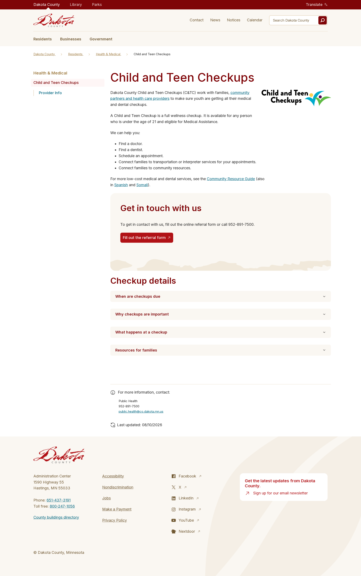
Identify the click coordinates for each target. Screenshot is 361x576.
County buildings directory (56, 517)
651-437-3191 (59, 500)
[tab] (44, 38)
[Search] (322, 20)
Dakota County (46, 4)
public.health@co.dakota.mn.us (141, 411)
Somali (142, 185)
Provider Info (50, 93)
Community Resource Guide (231, 179)
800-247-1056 (62, 506)
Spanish (121, 185)
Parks (97, 4)
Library (76, 4)
